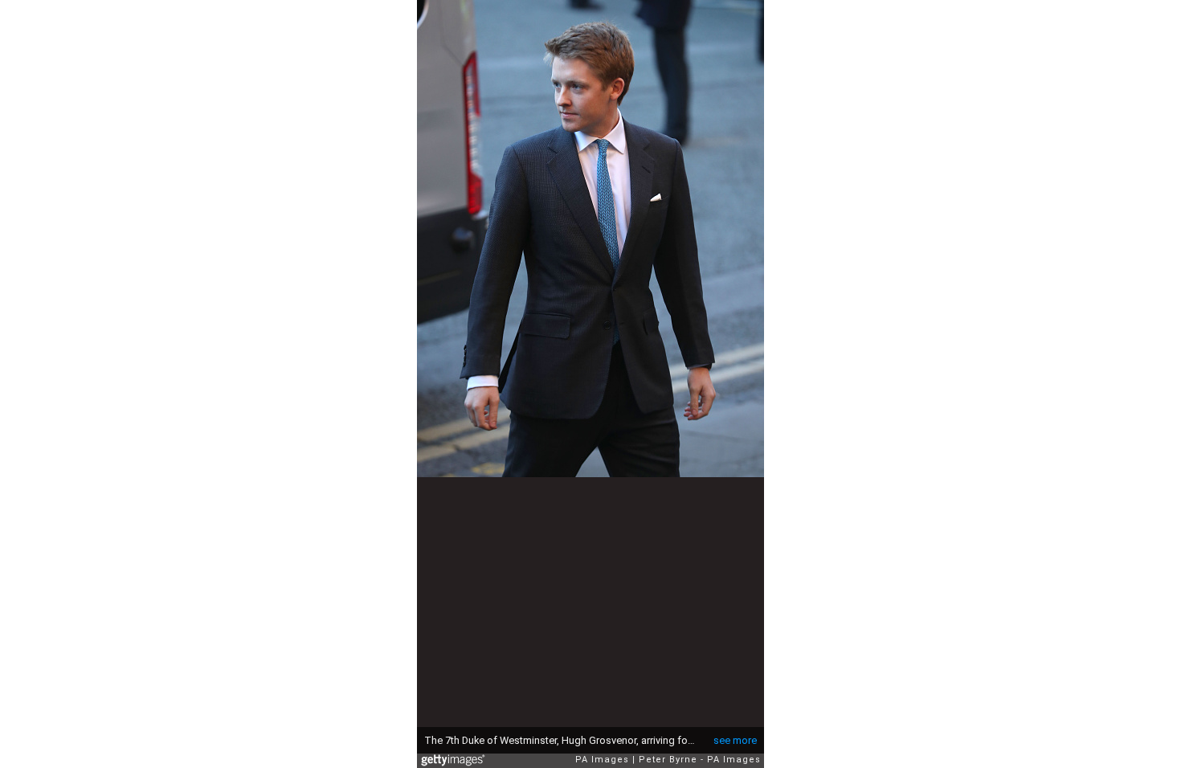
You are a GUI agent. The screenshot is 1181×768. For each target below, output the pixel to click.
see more (735, 740)
